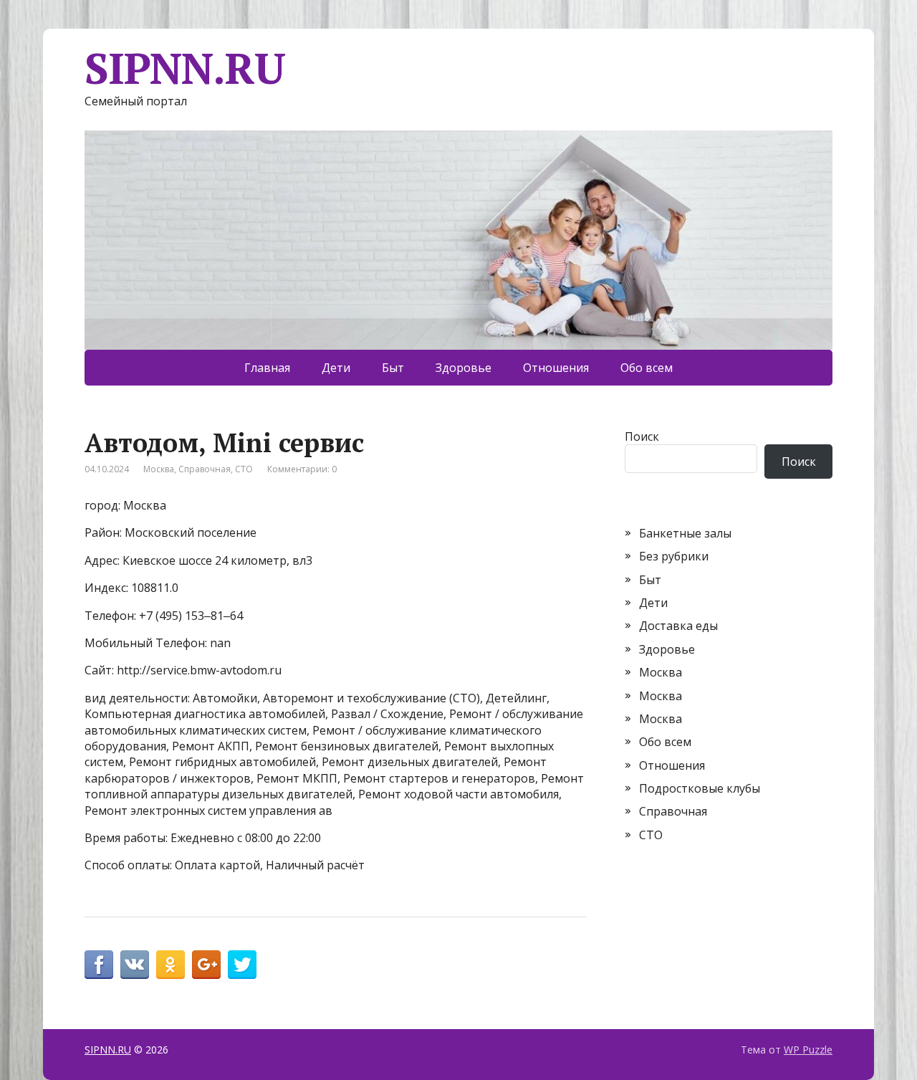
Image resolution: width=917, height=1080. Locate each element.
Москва (158, 469)
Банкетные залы (685, 533)
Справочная (204, 469)
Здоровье (463, 368)
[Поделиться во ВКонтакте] (134, 964)
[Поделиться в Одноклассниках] (170, 964)
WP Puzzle (808, 1049)
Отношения (556, 368)
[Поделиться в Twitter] (242, 964)
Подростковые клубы (699, 788)
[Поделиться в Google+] (206, 964)
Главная (267, 368)
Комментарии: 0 (302, 469)
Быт (393, 368)
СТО (244, 469)
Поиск (642, 436)
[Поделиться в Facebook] (99, 964)
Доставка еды (678, 626)
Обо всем (646, 368)
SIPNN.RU (184, 68)
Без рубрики (674, 556)
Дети (336, 368)
